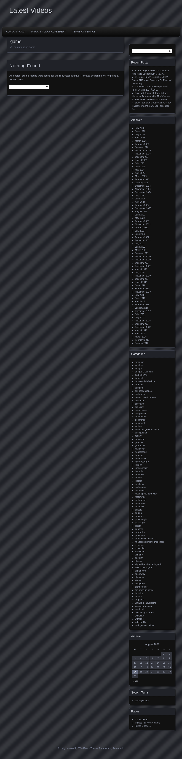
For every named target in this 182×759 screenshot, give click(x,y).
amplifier (139, 365)
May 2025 (140, 170)
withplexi (139, 619)
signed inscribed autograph (148, 564)
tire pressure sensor (144, 590)
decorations (140, 416)
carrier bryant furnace (145, 397)
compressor (140, 413)
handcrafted (141, 452)
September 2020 (143, 266)
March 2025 (141, 176)
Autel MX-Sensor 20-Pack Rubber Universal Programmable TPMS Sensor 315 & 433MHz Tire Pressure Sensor (151, 96)
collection (139, 407)
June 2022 (140, 234)
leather (138, 481)
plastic (138, 526)
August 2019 (141, 282)
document (140, 423)
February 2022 (142, 237)
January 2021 (141, 253)
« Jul (135, 681)
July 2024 (139, 195)
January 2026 (141, 147)
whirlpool (139, 609)
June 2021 (140, 247)
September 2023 (143, 208)
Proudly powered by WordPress (73, 748)
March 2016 (141, 337)
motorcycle (140, 497)
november (140, 503)
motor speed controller (146, 494)
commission (141, 410)
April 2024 (140, 202)
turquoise (139, 599)
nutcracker (140, 506)
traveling (139, 593)
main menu (140, 487)
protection (140, 535)
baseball (139, 378)
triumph (138, 596)
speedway (140, 574)
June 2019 (140, 285)
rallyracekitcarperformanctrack (149, 542)
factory (138, 436)
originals (139, 516)
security (139, 558)
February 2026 (142, 144)
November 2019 (143, 276)
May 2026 (140, 134)
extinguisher (141, 432)
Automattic (118, 748)
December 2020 (143, 256)
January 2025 (141, 182)
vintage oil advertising (145, 603)
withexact (139, 616)
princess (139, 529)
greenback (140, 445)
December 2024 (143, 186)
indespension (141, 468)
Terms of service (83, 31)
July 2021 (139, 243)
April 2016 (140, 333)
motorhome (140, 500)
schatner (139, 555)
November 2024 (143, 189)
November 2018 (143, 292)
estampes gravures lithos (147, 429)
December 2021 (143, 240)
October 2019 (141, 279)
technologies (141, 587)
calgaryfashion (142, 700)
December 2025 (143, 150)
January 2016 (141, 343)
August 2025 (141, 160)
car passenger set (143, 391)
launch (138, 477)
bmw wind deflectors (145, 381)
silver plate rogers (143, 567)
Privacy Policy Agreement (48, 31)
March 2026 (141, 141)
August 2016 (141, 330)
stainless (139, 577)
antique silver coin (144, 371)
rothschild (139, 548)
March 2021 (141, 250)
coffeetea (139, 404)
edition (138, 426)
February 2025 (142, 179)
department (140, 420)
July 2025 (139, 163)
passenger (140, 522)
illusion (138, 465)
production (140, 532)
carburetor (140, 394)
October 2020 (141, 263)
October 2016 (141, 324)
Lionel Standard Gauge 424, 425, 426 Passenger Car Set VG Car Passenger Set (152, 105)
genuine (139, 442)
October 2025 (141, 157)
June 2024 (140, 198)
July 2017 (139, 314)
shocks (138, 561)
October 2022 (141, 227)
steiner (138, 580)
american (139, 362)
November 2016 (143, 320)
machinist (139, 484)
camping (139, 388)
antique (138, 368)
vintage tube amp (143, 606)
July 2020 (139, 272)
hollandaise (140, 458)
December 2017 (143, 311)
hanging (139, 455)
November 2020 (143, 259)
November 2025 (143, 154)
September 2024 (143, 192)
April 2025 (140, 173)
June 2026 (140, 131)
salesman (139, 551)
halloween (140, 449)
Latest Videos (30, 10)
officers (138, 510)
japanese (139, 474)
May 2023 (140, 218)
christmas (139, 400)
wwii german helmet (144, 625)
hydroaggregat (142, 461)
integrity (139, 471)
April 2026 (140, 137)
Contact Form (15, 31)
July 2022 (139, 231)
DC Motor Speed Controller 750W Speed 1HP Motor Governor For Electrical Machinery (152, 80)
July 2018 (139, 295)
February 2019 (142, 288)
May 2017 (140, 317)
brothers (139, 384)
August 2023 (141, 211)
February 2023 (142, 221)
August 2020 (141, 269)
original (138, 513)
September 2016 (143, 327)
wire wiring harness (144, 612)
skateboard (140, 571)
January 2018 (141, 308)
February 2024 (142, 205)
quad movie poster (144, 538)
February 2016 (142, 340)
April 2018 (140, 301)
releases (139, 545)
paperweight (141, 519)
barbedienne (141, 375)
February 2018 (142, 304)
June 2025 (140, 166)
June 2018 (140, 298)
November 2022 (143, 224)
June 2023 (140, 215)
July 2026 (139, 128)
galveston (139, 439)
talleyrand (140, 583)
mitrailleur (140, 490)
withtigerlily (140, 622)
